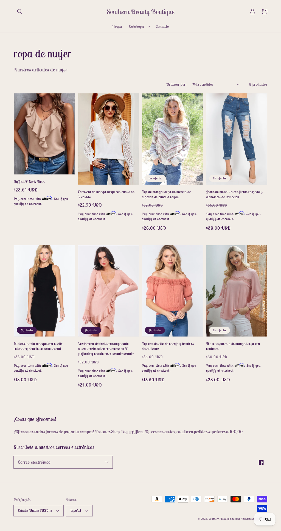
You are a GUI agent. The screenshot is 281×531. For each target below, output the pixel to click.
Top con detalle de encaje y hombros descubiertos (168, 346)
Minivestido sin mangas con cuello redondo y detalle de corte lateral (38, 346)
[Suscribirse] (106, 462)
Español (76, 510)
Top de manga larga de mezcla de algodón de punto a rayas (166, 194)
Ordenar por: (176, 84)
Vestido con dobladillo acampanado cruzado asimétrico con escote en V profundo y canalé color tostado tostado (105, 348)
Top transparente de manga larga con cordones (233, 346)
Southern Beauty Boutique (224, 519)
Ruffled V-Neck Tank (29, 181)
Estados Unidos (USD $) (35, 510)
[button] (20, 11)
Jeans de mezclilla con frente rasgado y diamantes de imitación (234, 194)
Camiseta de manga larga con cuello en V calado (106, 194)
